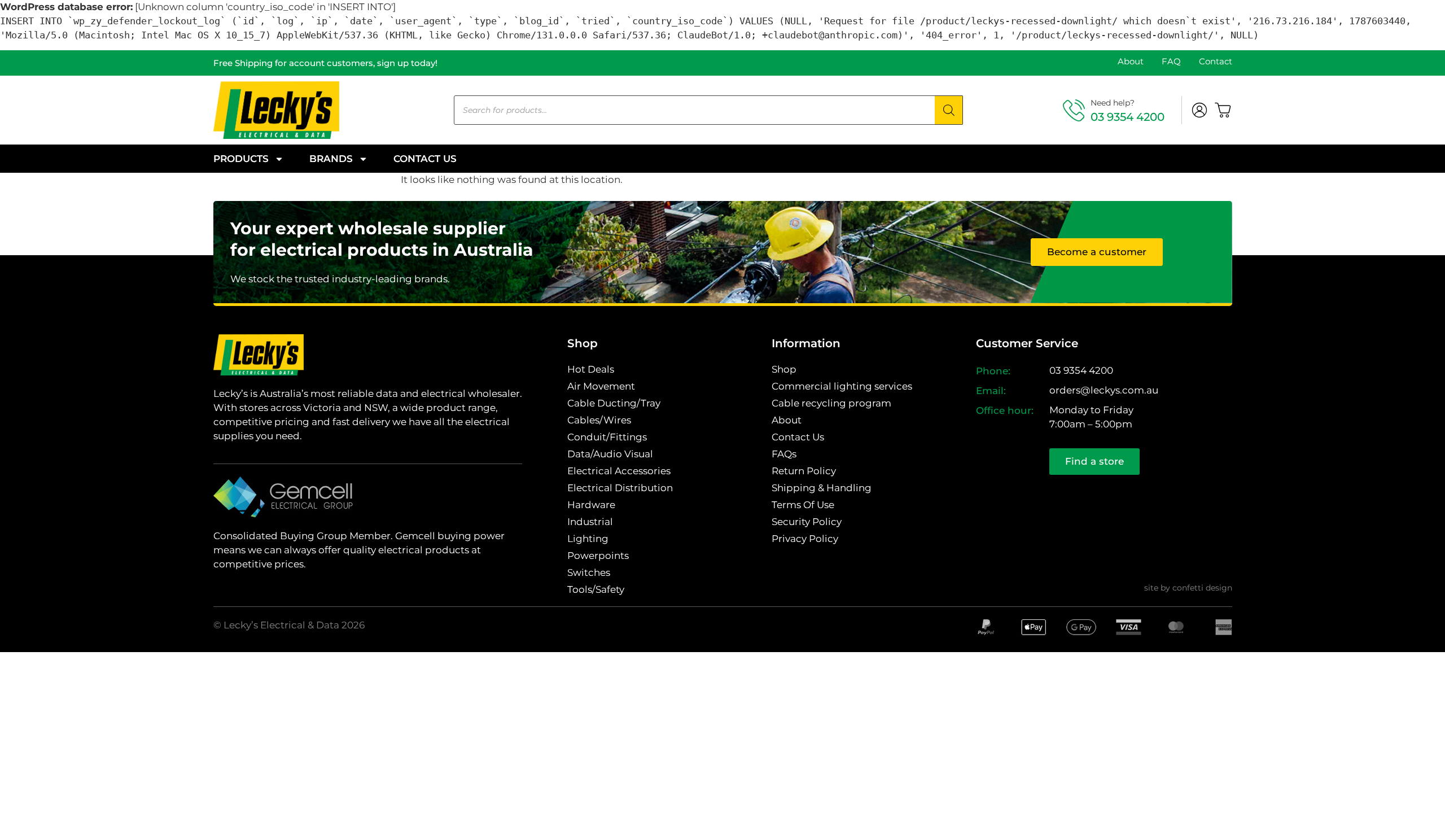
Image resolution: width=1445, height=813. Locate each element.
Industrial (590, 521)
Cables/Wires (599, 420)
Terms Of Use (803, 504)
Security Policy (807, 521)
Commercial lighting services (842, 386)
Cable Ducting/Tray (613, 403)
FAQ (1171, 61)
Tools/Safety (595, 589)
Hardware (591, 504)
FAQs (784, 454)
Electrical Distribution (620, 487)
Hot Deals (590, 369)
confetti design (1202, 588)
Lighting (587, 538)
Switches (588, 572)
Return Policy (804, 471)
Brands (331, 158)
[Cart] (1223, 110)
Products (241, 158)
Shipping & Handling (822, 487)
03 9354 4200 (1127, 117)
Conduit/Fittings (607, 437)
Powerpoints (598, 555)
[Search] (949, 110)
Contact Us (425, 158)
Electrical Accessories (619, 471)
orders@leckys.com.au (1103, 390)
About (1131, 61)
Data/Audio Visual (610, 454)
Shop (784, 369)
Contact (1215, 61)
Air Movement (601, 386)
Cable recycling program (831, 403)
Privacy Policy (805, 538)
